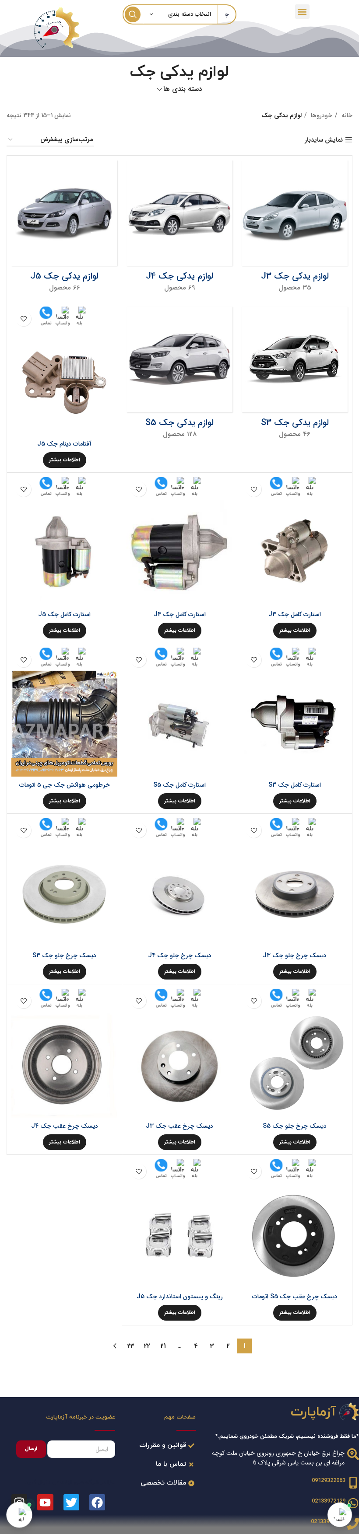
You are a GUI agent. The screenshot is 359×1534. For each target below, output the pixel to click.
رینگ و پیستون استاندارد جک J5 (180, 1296)
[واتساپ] (340, 1515)
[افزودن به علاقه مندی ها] (23, 318)
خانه (346, 115)
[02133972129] (353, 1524)
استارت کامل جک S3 (294, 785)
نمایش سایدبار (324, 140)
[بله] (19, 1515)
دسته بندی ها (182, 89)
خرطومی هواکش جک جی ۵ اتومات (64, 785)
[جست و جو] (133, 14)
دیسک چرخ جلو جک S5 (295, 1126)
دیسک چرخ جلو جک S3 (64, 955)
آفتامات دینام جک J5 (64, 444)
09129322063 (328, 1481)
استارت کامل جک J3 (294, 614)
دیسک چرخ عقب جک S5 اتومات (295, 1296)
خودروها (320, 115)
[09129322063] (353, 1483)
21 (163, 1346)
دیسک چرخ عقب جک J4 (64, 1126)
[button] (302, 11)
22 (147, 1346)
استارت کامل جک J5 (64, 614)
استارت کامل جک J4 (180, 614)
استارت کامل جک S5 (179, 785)
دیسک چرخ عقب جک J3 (179, 1126)
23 (130, 1346)
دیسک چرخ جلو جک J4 (179, 955)
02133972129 (328, 1501)
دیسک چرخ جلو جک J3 (295, 955)
